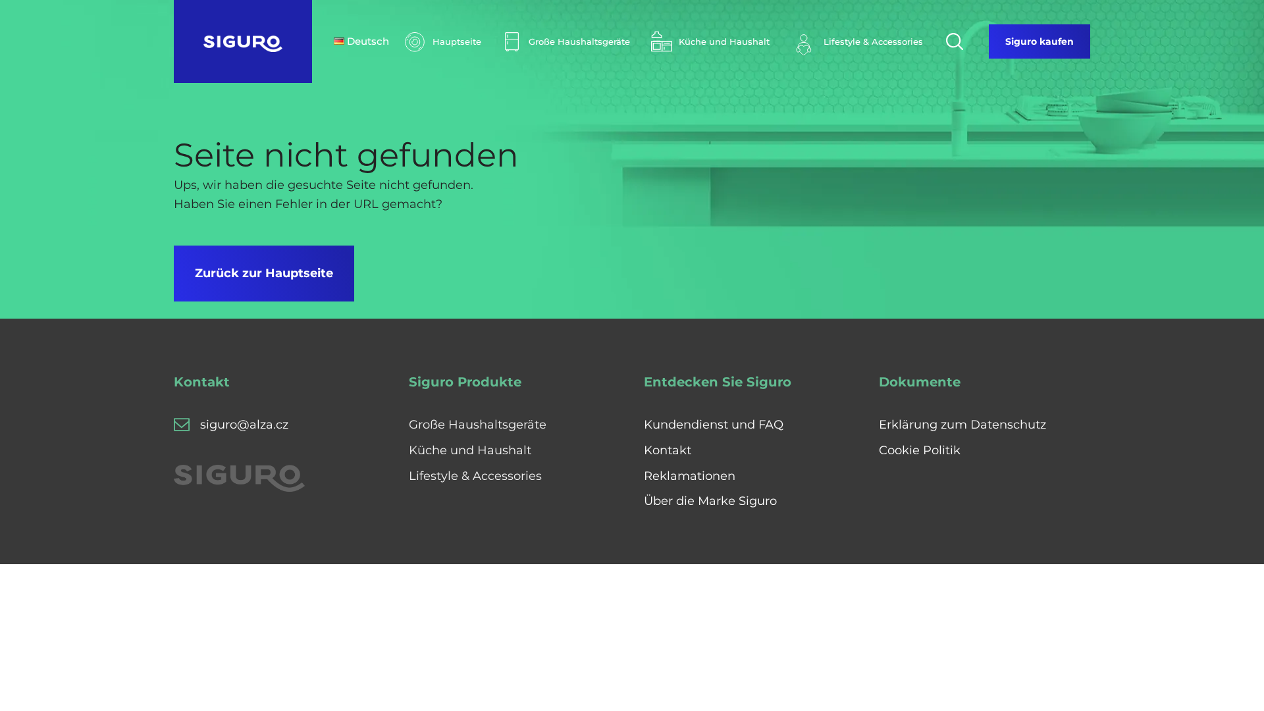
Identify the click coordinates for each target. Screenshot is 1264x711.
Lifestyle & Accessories (475, 476)
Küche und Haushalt (470, 450)
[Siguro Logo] (243, 41)
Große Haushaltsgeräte (477, 424)
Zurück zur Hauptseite (264, 273)
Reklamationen (689, 476)
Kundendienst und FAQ (713, 424)
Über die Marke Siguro (710, 501)
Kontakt (667, 450)
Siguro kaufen (1039, 41)
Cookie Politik (920, 450)
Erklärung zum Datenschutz (962, 424)
